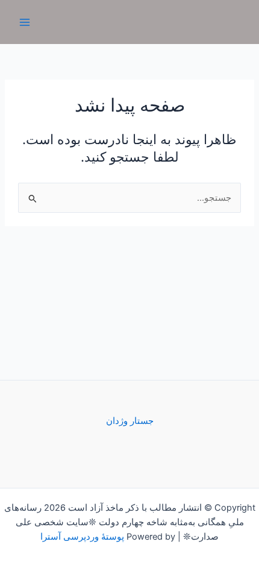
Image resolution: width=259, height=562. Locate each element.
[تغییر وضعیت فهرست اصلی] (24, 22)
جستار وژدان (130, 420)
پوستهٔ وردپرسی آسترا (82, 536)
